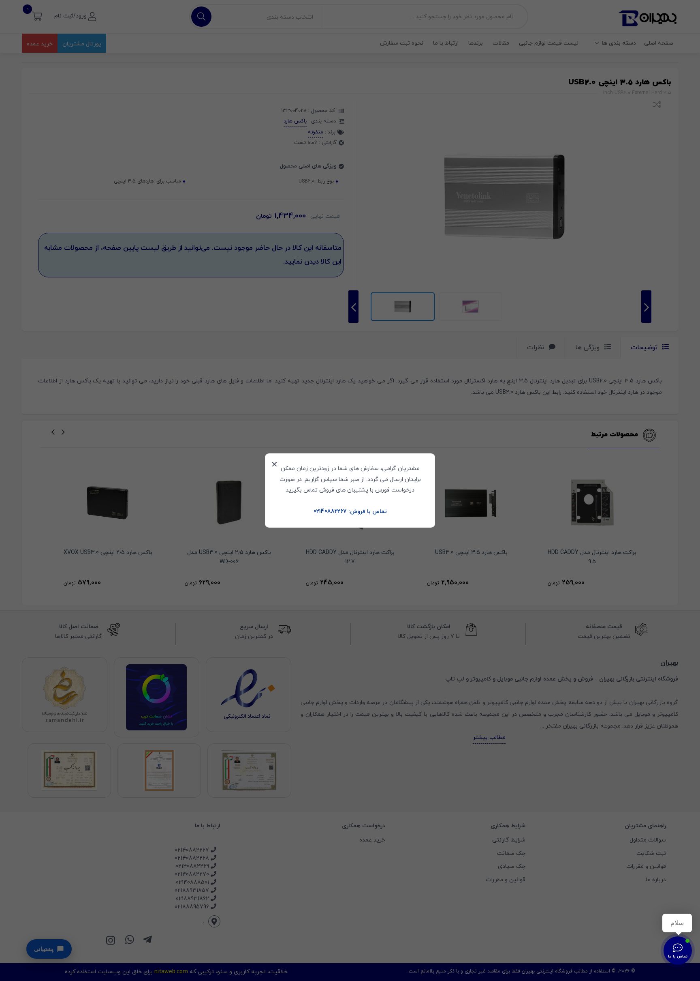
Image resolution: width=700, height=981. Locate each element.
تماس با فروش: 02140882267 (350, 511)
